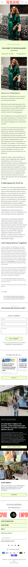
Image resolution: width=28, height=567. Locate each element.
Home (8, 44)
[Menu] (2, 2)
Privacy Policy (8, 344)
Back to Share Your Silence (15, 297)
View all (14, 377)
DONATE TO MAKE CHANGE (14, 446)
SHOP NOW (14, 494)
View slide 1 (9, 478)
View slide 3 (18, 478)
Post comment (14, 338)
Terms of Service (16, 344)
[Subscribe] (26, 538)
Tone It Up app (11, 261)
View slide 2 (14, 478)
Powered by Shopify (14, 562)
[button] (22, 2)
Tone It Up (19, 112)
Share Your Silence (15, 44)
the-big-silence (9, 559)
